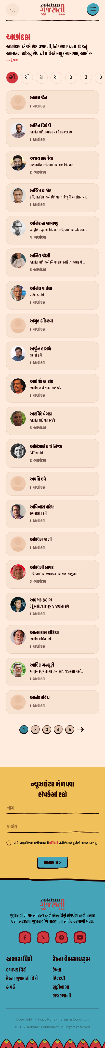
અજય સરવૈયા (41, 158)
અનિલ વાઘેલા (41, 288)
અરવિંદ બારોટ (41, 381)
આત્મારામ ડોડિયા (44, 632)
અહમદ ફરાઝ (41, 600)
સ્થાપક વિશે (16, 970)
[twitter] (43, 937)
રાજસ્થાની (61, 996)
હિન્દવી (58, 978)
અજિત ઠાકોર (40, 191)
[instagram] (62, 937)
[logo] (52, 9)
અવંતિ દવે (38, 479)
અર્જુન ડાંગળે (40, 349)
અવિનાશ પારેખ (42, 507)
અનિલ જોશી (40, 256)
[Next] (81, 729)
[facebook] (25, 937)
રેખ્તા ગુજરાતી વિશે (22, 978)
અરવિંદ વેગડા (41, 414)
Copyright (24, 1019)
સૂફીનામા (60, 987)
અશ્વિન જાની (41, 539)
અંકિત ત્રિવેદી (40, 126)
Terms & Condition (74, 1019)
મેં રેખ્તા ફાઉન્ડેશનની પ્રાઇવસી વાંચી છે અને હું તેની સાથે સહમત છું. (56, 843)
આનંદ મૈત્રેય (39, 698)
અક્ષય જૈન (38, 98)
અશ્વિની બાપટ (42, 567)
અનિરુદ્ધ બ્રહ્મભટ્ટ (44, 223)
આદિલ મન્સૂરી (42, 665)
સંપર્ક (10, 987)
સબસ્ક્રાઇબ (52, 862)
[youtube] (80, 937)
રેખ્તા (56, 970)
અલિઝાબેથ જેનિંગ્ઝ (46, 446)
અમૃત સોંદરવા (41, 321)
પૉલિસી (53, 843)
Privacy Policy (45, 1019)
